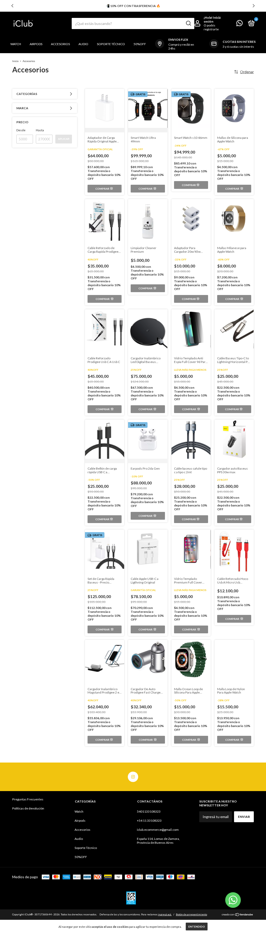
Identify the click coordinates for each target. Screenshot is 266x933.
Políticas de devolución (28, 808)
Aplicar (63, 139)
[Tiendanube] (237, 915)
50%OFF (140, 44)
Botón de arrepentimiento (191, 914)
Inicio (15, 61)
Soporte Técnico (111, 44)
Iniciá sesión (212, 19)
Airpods (36, 44)
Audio (83, 44)
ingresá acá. (165, 914)
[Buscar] (188, 23)
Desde (20, 130)
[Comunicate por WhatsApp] (239, 24)
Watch (15, 44)
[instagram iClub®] (133, 777)
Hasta (40, 130)
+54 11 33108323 (149, 820)
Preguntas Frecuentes (27, 799)
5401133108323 (149, 811)
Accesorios (60, 44)
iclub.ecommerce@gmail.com (158, 830)
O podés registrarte (211, 27)
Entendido (196, 926)
